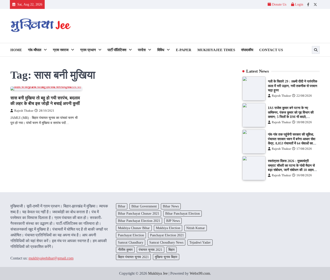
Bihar (121, 206)
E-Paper (183, 50)
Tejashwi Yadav (200, 242)
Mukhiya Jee (158, 273)
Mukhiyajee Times (216, 50)
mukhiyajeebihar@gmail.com (51, 258)
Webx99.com (200, 273)
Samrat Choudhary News (166, 242)
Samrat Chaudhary (130, 242)
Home (16, 50)
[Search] (315, 50)
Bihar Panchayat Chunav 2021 (138, 213)
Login (298, 4)
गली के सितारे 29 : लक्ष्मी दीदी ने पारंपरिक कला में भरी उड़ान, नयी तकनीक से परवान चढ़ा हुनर (292, 85)
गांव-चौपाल (34, 50)
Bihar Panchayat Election (182, 213)
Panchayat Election (131, 235)
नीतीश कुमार (125, 250)
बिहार (171, 250)
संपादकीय (247, 50)
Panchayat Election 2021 (167, 235)
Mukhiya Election (168, 228)
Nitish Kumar (195, 228)
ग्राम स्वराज (61, 50)
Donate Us (279, 4)
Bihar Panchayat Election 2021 (139, 221)
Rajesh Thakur (23, 110)
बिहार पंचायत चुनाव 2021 (133, 257)
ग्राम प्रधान (88, 50)
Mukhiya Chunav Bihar (134, 228)
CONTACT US (271, 50)
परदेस (142, 50)
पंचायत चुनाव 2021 (150, 250)
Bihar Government (144, 206)
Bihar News (171, 206)
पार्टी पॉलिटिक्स (117, 50)
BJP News (173, 221)
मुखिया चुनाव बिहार (166, 257)
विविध (160, 50)
